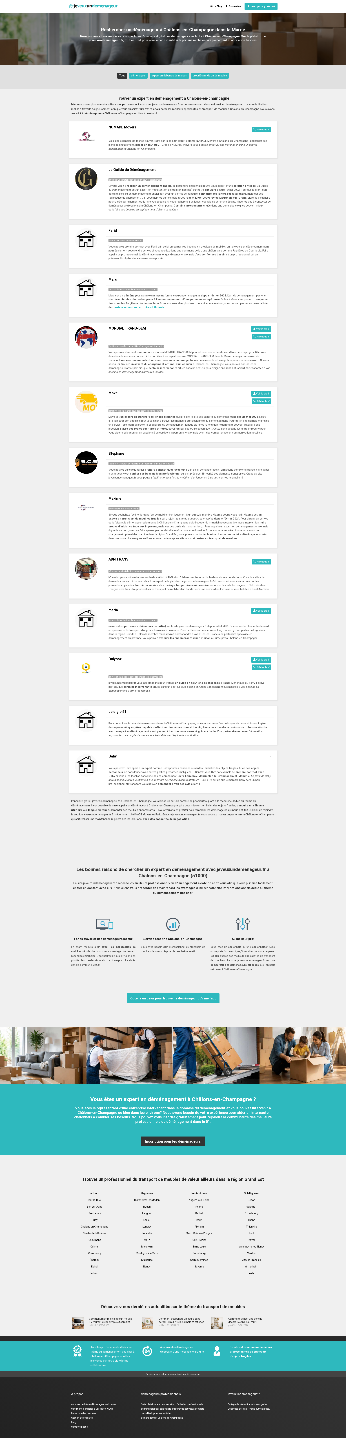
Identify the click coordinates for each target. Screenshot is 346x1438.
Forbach (94, 1273)
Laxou (146, 1220)
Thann (251, 1220)
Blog (73, 1422)
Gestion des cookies (82, 1417)
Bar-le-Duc (94, 1200)
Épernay (94, 1259)
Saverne (199, 1266)
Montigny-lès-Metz (147, 1253)
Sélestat (251, 1206)
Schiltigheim (251, 1193)
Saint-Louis (199, 1246)
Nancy (146, 1266)
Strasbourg (251, 1213)
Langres (147, 1213)
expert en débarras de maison (169, 75)
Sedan (251, 1200)
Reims (199, 1206)
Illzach (147, 1206)
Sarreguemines (199, 1259)
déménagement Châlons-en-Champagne (162, 1417)
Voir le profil (262, 329)
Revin (199, 1220)
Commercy (94, 1253)
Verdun (251, 1253)
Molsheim (147, 1246)
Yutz (251, 1273)
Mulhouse (147, 1259)
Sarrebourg (199, 1253)
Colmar (94, 1246)
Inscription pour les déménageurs (173, 1141)
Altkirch (94, 1193)
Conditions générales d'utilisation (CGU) (92, 1408)
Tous (122, 75)
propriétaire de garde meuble (210, 75)
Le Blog (217, 6)
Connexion (234, 6)
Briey (94, 1220)
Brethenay (95, 1213)
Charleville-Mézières (94, 1233)
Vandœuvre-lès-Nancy (251, 1246)
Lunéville (147, 1233)
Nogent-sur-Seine (199, 1200)
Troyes (251, 1240)
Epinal (94, 1266)
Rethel (199, 1213)
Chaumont (94, 1240)
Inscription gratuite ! (262, 6)
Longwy (147, 1226)
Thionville (251, 1226)
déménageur (138, 75)
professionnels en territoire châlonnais (139, 307)
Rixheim (199, 1226)
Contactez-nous (79, 1426)
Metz (147, 1240)
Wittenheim (251, 1266)
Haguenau (147, 1193)
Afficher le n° (263, 129)
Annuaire (75, 1404)
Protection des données (83, 1413)
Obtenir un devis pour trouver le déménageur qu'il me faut (173, 998)
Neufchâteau (199, 1193)
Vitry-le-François (251, 1259)
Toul (251, 1233)
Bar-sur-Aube (94, 1206)
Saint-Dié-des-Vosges (199, 1233)
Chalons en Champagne (94, 1226)
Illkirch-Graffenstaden (147, 1200)
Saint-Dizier (199, 1240)
